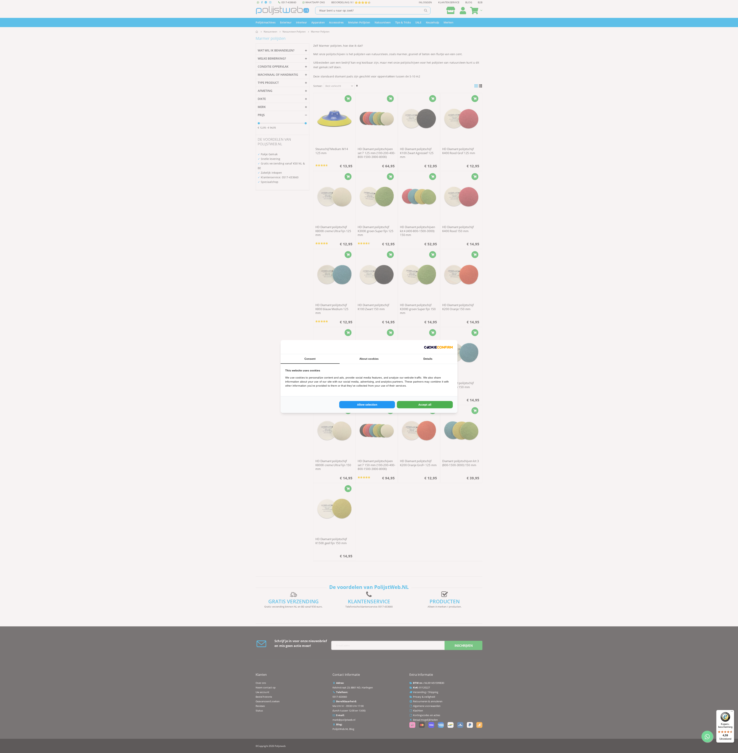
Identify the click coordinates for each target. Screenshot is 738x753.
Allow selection (367, 404)
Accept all (424, 404)
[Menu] (732, 712)
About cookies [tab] (369, 358)
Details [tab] (427, 358)
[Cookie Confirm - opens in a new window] (438, 347)
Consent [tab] (310, 358)
